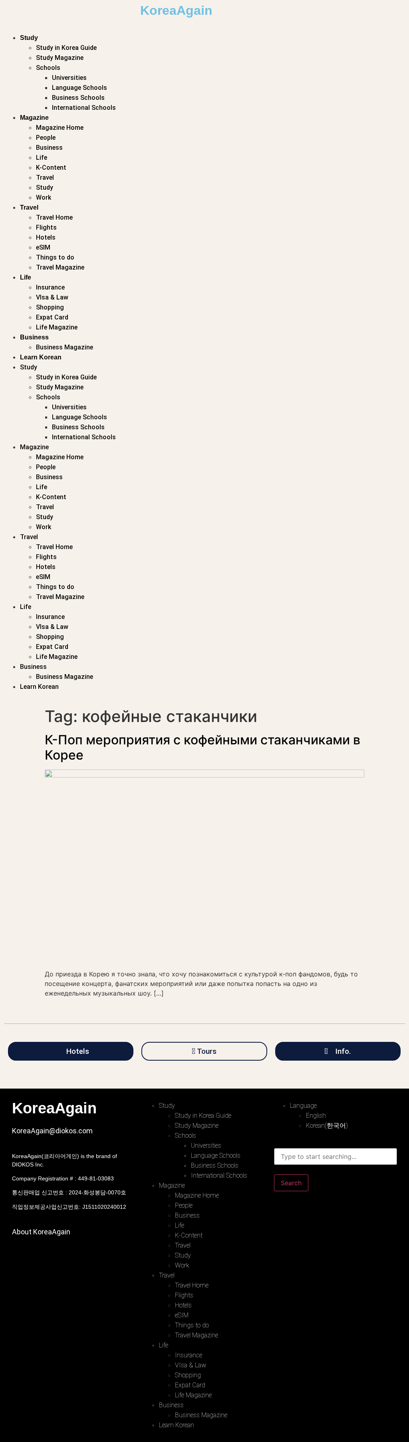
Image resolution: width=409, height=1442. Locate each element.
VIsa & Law (52, 297)
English (316, 1115)
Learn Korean (41, 357)
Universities (69, 77)
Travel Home (54, 217)
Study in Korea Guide (66, 48)
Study (29, 37)
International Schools (84, 107)
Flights (46, 227)
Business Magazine (64, 347)
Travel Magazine (60, 267)
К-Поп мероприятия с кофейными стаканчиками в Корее (202, 747)
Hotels (46, 237)
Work (43, 197)
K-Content (51, 167)
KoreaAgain (176, 10)
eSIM (43, 247)
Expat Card (52, 317)
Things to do (55, 257)
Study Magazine (59, 57)
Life (41, 157)
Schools (48, 67)
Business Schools (78, 97)
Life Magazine (56, 327)
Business (49, 147)
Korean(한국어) (327, 1125)
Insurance (50, 287)
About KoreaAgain (41, 1232)
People (46, 137)
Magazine (34, 117)
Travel (45, 177)
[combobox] (335, 1156)
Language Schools (79, 87)
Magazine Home (59, 127)
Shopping (50, 307)
